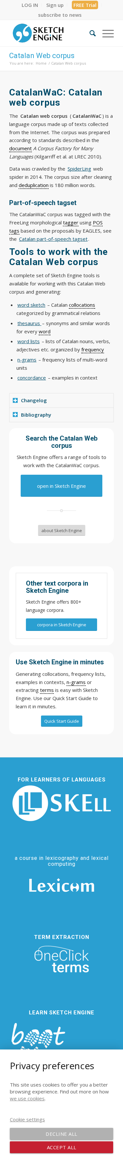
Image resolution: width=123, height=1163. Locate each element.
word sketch (31, 304)
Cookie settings (27, 1119)
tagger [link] (70, 222)
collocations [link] (82, 304)
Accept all (61, 1147)
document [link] (20, 148)
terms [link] (47, 690)
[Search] (89, 33)
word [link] (45, 331)
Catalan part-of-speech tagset (53, 239)
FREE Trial (84, 5)
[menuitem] (30, 5)
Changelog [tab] (34, 400)
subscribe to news (60, 14)
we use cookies (27, 1098)
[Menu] (105, 33)
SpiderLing (79, 168)
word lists (28, 341)
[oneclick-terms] (61, 959)
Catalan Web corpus (41, 56)
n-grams (26, 359)
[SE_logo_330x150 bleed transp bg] (51, 33)
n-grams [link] (76, 682)
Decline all (61, 1134)
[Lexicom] (62, 885)
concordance (31, 377)
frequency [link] (92, 349)
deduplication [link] (34, 185)
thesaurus (29, 323)
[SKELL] (61, 803)
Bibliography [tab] (36, 414)
